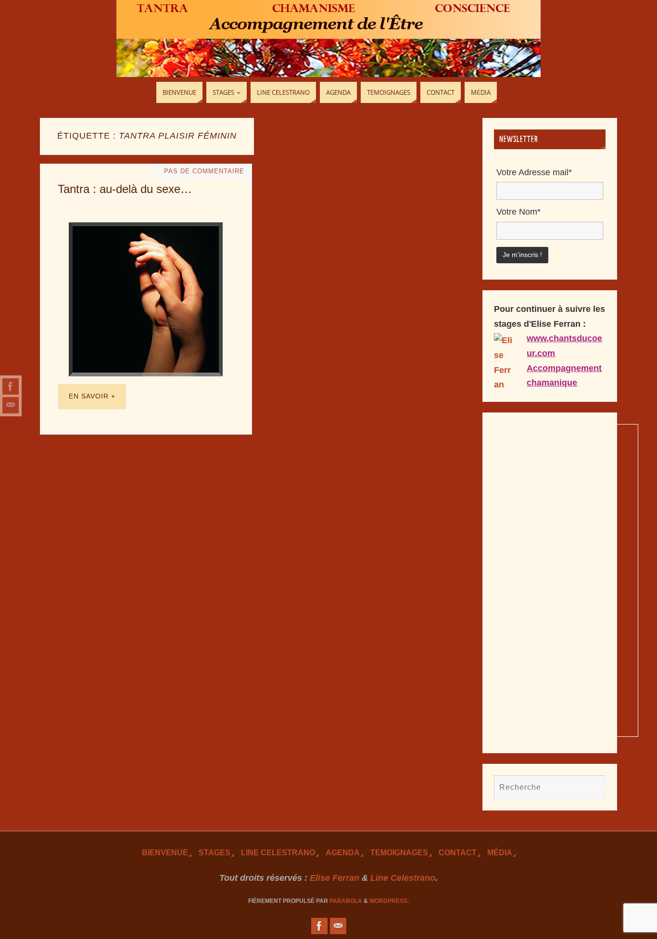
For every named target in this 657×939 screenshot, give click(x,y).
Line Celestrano (278, 852)
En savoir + (92, 396)
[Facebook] (10, 386)
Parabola (345, 901)
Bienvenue (165, 852)
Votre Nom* (518, 212)
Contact (458, 852)
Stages (214, 852)
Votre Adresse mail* (534, 172)
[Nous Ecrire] (10, 405)
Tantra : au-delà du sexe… (125, 188)
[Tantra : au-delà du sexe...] (146, 299)
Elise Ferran (334, 878)
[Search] (593, 787)
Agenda (343, 852)
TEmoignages (399, 852)
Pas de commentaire (204, 171)
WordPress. (389, 901)
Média (499, 852)
